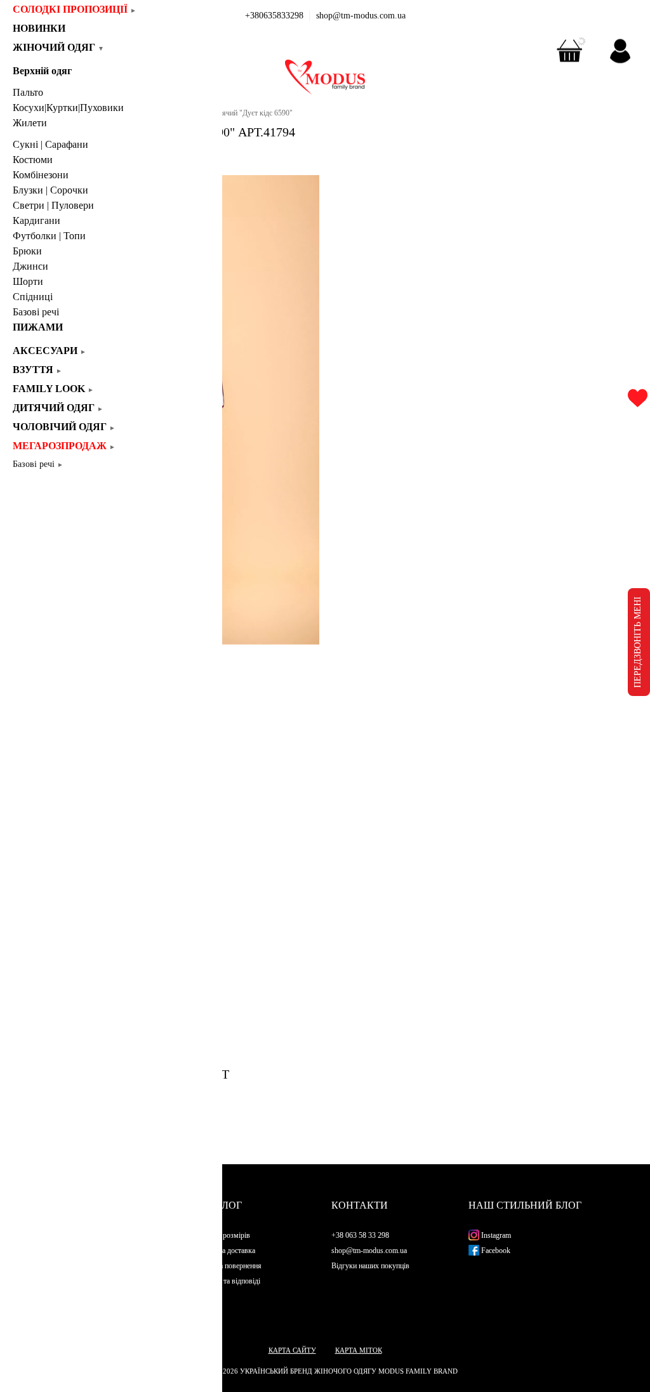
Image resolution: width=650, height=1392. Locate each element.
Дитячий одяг (58, 407)
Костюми (33, 159)
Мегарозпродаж (64, 445)
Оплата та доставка (224, 1250)
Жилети (30, 122)
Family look (53, 388)
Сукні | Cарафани (50, 144)
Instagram (495, 1235)
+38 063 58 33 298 (360, 1235)
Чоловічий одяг (64, 426)
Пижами (38, 327)
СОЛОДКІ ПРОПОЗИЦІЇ (74, 9)
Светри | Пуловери (53, 205)
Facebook (494, 1250)
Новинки (43, 28)
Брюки (27, 251)
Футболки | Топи (49, 235)
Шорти (28, 281)
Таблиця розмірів (222, 1235)
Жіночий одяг (58, 47)
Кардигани (36, 220)
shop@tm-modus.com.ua (361, 15)
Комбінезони (41, 174)
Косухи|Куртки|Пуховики (68, 107)
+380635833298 (274, 15)
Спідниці (33, 296)
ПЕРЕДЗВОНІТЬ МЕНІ (637, 642)
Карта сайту (292, 1350)
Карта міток (358, 1350)
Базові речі (36, 311)
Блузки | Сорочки (50, 190)
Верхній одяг (42, 70)
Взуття (37, 369)
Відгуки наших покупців (370, 1265)
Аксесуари (49, 350)
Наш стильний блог (524, 1205)
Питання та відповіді (227, 1281)
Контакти (359, 1205)
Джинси (30, 266)
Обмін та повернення (228, 1265)
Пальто (28, 92)
